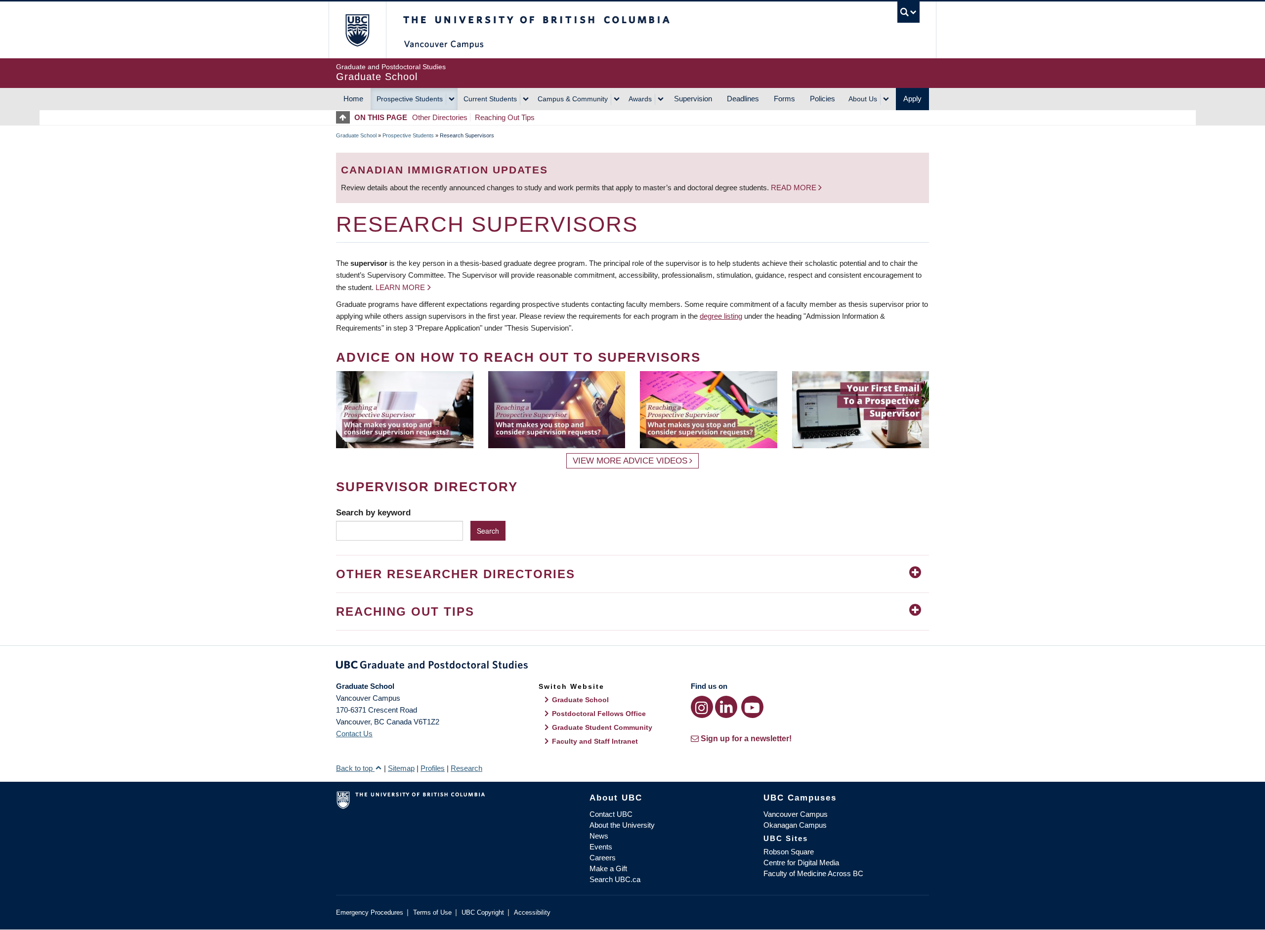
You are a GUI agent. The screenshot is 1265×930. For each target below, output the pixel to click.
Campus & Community (573, 99)
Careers (603, 857)
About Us (862, 99)
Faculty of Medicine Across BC (813, 873)
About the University (622, 825)
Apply (912, 98)
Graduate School (356, 135)
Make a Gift (608, 868)
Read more (794, 187)
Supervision (693, 98)
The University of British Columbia (357, 29)
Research (466, 768)
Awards (640, 99)
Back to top (355, 768)
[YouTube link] (752, 707)
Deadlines (743, 98)
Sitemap (401, 768)
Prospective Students (410, 99)
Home (353, 98)
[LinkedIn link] (726, 707)
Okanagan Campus (795, 825)
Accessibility (532, 912)
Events (601, 847)
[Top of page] (345, 117)
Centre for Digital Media (801, 862)
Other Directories (439, 117)
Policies (822, 98)
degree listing (721, 316)
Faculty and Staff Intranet (595, 741)
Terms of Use (432, 912)
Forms (784, 98)
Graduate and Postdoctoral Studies (632, 667)
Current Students (490, 99)
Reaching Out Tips (505, 117)
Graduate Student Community (602, 727)
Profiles (433, 768)
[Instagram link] (702, 707)
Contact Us (354, 733)
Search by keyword (373, 512)
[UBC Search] (908, 12)
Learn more (400, 287)
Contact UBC (611, 814)
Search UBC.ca (615, 879)
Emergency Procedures (369, 912)
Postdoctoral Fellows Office (599, 714)
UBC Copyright (483, 912)
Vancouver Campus (795, 814)
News (599, 836)
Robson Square (788, 851)
